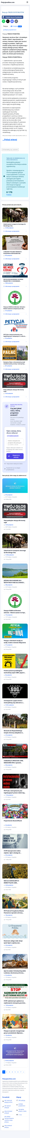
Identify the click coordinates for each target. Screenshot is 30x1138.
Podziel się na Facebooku (14, 17)
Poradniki (5, 1097)
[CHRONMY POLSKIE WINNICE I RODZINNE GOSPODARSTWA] (15, 248)
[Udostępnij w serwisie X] (8, 21)
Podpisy (16, 26)
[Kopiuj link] (16, 21)
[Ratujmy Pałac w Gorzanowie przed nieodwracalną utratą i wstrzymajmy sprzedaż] (15, 358)
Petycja (5, 26)
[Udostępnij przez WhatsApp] (3, 21)
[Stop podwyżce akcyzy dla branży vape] (15, 386)
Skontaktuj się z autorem (11, 149)
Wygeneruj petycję (16, 456)
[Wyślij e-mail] (12, 21)
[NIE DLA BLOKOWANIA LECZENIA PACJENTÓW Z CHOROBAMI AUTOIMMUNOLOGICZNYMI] (15, 275)
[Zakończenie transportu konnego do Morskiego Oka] (15, 220)
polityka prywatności (9, 30)
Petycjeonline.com (7, 2)
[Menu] (27, 2)
